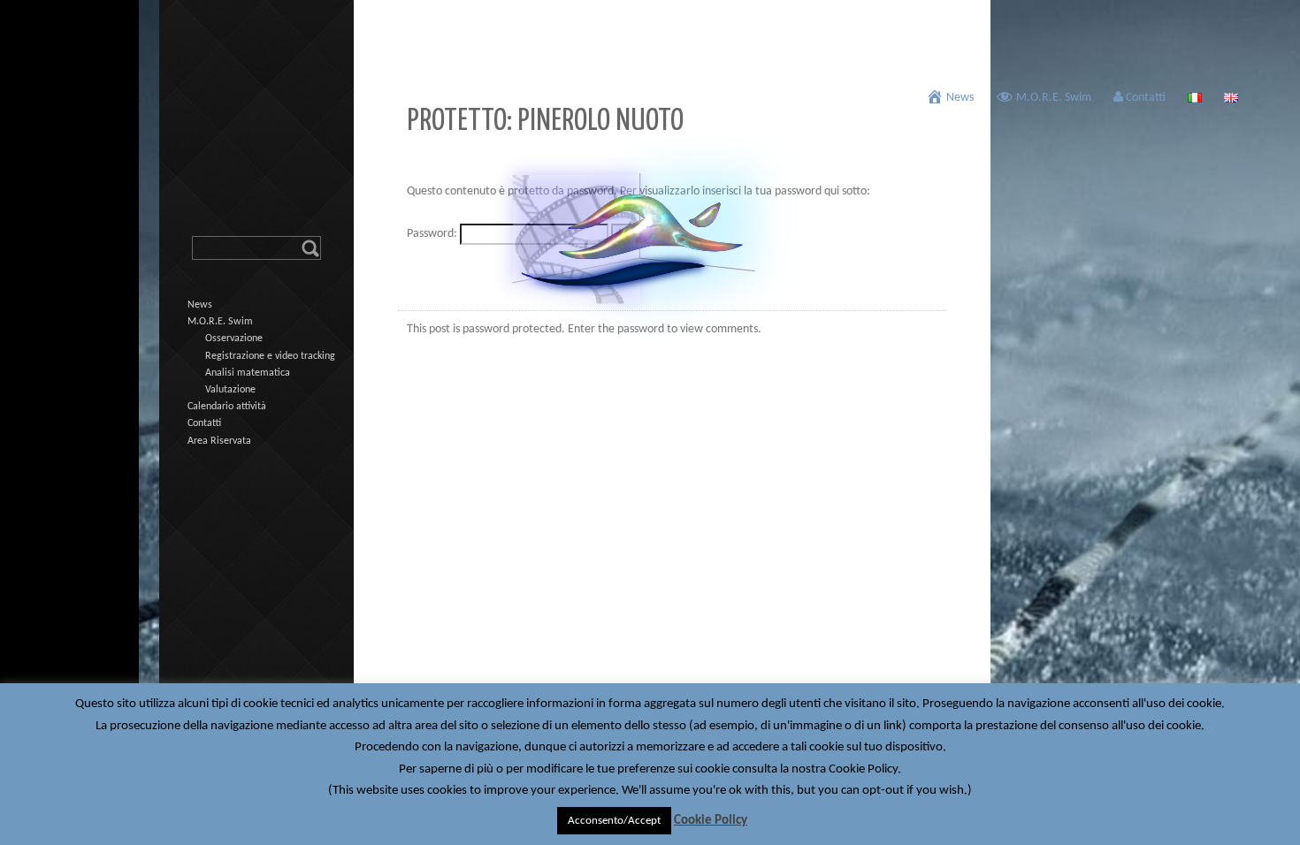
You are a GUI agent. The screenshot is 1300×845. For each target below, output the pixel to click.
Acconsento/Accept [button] (614, 820)
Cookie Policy (710, 820)
